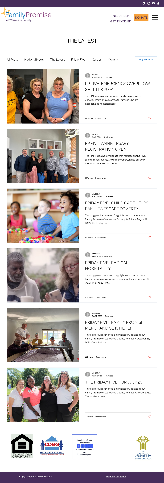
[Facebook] (143, 3)
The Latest (57, 59)
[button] (120, 22)
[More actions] (151, 76)
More (111, 59)
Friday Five (78, 59)
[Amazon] (158, 3)
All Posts (12, 59)
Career (96, 59)
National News (34, 59)
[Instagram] (148, 3)
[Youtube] (153, 3)
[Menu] (155, 17)
